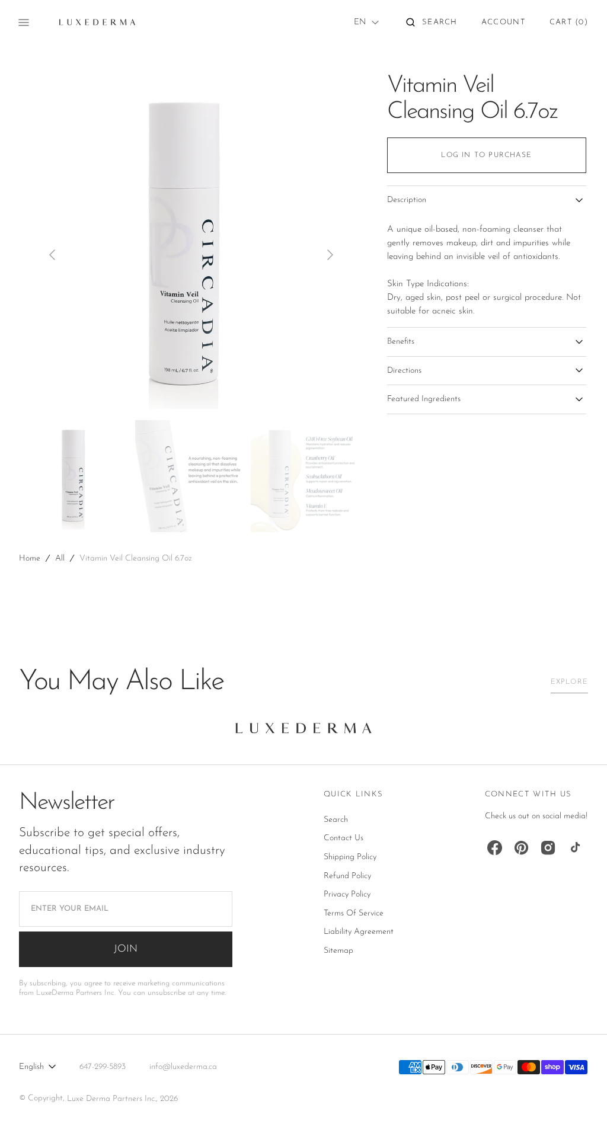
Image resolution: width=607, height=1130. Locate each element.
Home (29, 558)
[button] (432, 22)
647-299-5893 (102, 1066)
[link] (303, 731)
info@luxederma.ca (183, 1066)
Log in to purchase (486, 155)
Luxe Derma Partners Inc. (111, 1098)
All (60, 558)
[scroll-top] (580, 1103)
